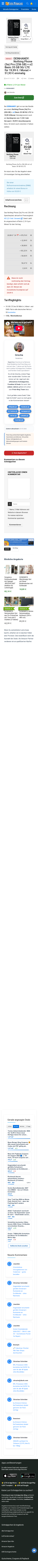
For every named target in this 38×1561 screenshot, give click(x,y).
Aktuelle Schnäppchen (10, 9)
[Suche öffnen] (27, 3)
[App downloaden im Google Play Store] (28, 1475)
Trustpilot (7, 1485)
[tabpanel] (19, 1185)
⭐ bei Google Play (26, 1483)
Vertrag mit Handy (11, 47)
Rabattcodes (11, 1499)
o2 (14, 112)
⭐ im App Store (9, 1483)
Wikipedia (12, 407)
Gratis (34, 9)
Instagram (24, 411)
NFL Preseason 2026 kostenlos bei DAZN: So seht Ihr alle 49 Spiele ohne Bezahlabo (21, 1368)
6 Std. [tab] (10, 1126)
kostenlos (12, 312)
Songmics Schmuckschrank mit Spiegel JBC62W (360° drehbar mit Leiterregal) (10, 582)
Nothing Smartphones (12, 53)
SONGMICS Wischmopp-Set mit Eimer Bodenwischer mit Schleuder (26, 581)
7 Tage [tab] (28, 1126)
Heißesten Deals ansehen (19, 1246)
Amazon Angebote (8, 1546)
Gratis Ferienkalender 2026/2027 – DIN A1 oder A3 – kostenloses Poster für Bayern (22, 1332)
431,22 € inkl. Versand (12, 218)
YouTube (18, 420)
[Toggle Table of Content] (25, 200)
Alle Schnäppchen (8, 1531)
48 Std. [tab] (22, 1126)
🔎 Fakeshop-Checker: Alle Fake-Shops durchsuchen (21, 1350)
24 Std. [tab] (16, 1126)
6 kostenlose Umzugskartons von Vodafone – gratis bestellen (20, 1270)
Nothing (15, 548)
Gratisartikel (28, 1497)
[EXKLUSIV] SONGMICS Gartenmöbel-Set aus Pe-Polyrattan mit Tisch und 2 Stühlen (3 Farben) (11, 614)
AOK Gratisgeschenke (9, 1552)
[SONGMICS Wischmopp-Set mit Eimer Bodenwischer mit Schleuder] (26, 566)
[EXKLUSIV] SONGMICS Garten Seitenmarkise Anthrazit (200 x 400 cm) (26, 613)
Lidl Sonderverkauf (8, 1536)
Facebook (24, 407)
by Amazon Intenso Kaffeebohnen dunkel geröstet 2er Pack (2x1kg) (20, 1406)
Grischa (19, 355)
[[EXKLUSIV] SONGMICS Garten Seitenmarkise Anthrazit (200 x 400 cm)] (26, 598)
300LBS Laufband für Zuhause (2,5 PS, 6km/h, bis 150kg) (21, 1443)
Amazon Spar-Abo (8, 1541)
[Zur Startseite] (15, 3)
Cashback (27, 1499)
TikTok (12, 415)
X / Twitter (11, 411)
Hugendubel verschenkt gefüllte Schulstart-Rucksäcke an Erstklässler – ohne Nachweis (21, 1291)
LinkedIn (23, 415)
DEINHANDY (10, 88)
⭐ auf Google (21, 1485)
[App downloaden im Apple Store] (10, 1475)
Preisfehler (25, 9)
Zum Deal (18, 98)
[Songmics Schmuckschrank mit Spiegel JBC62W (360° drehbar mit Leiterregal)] (11, 566)
